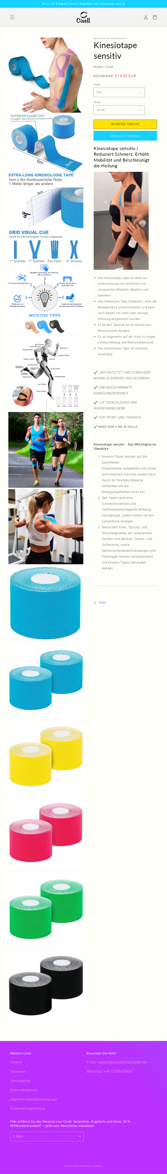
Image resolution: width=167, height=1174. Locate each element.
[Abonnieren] (79, 1136)
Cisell (75, 1166)
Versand (16, 1062)
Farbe (97, 84)
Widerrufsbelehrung (23, 1090)
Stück (97, 102)
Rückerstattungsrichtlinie (27, 1108)
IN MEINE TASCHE (125, 124)
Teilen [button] (102, 602)
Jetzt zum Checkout (125, 136)
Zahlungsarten (20, 1080)
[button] (12, 17)
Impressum (17, 1071)
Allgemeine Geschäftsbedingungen (34, 1099)
